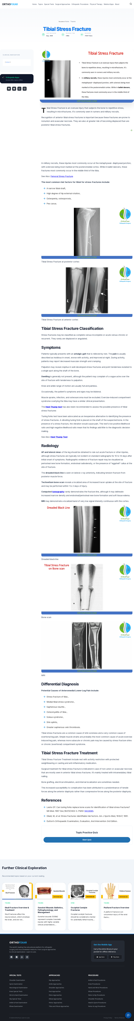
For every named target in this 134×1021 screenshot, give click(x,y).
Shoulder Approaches (56, 988)
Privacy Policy (108, 1018)
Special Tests (49, 4)
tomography (58, 491)
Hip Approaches (54, 980)
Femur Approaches (55, 1003)
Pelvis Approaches (55, 995)
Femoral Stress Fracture (62, 176)
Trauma (72, 21)
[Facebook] (9, 89)
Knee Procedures (94, 984)
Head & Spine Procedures (97, 1003)
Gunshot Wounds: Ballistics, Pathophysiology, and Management (50, 910)
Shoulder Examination (17, 980)
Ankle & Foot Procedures (96, 980)
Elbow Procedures (94, 991)
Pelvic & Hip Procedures (96, 995)
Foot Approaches (55, 991)
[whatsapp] (19, 89)
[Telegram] (14, 89)
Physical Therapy (96, 4)
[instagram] (25, 89)
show (7, 62)
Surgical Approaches (62, 4)
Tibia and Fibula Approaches (59, 1006)
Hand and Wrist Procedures (98, 988)
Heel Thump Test (59, 437)
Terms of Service (120, 1018)
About (117, 4)
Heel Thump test (54, 407)
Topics (40, 4)
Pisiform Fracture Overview (116, 908)
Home (34, 4)
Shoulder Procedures (95, 999)
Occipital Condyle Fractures (79, 909)
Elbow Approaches (55, 999)
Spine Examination (16, 984)
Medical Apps (109, 4)
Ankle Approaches (55, 984)
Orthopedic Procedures (80, 4)
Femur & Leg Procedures (97, 1006)
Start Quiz (86, 840)
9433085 (88, 811)
